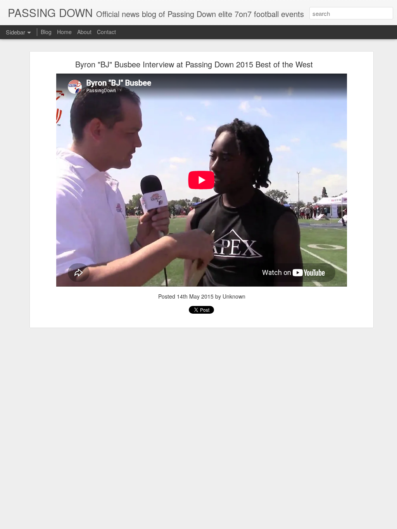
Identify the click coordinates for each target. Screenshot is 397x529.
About (84, 32)
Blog (46, 32)
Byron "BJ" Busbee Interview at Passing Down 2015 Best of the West (194, 64)
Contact (106, 32)
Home (64, 32)
